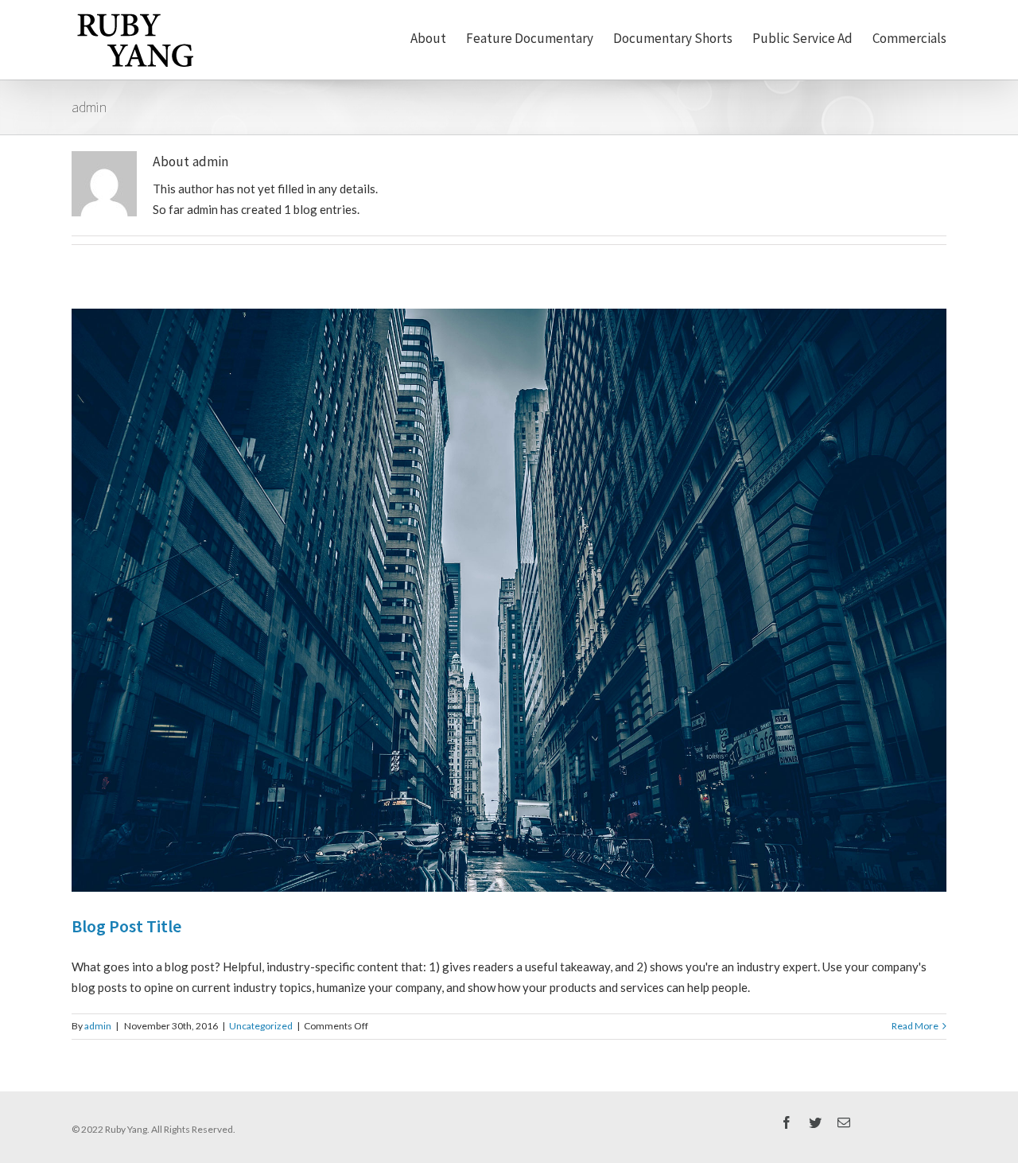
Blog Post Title (126, 926)
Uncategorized (261, 1026)
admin (97, 1026)
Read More (915, 1026)
